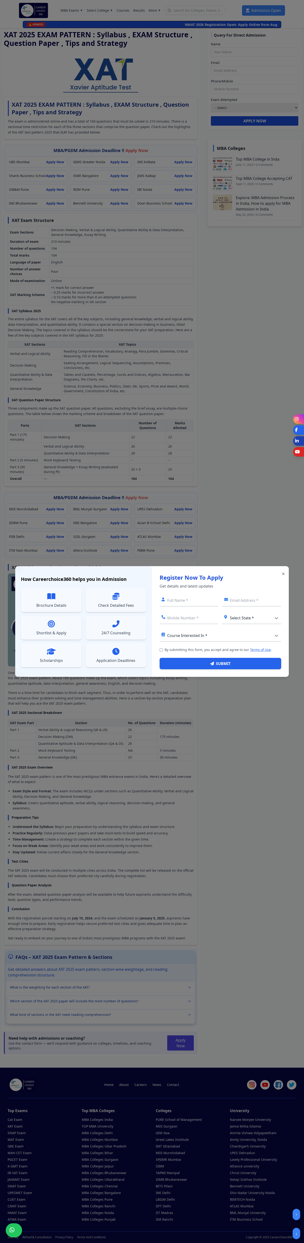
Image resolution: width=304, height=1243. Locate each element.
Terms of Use (260, 649)
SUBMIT (223, 663)
